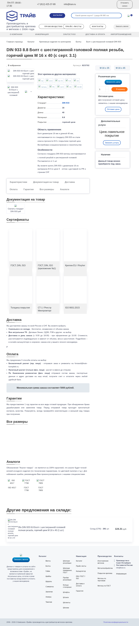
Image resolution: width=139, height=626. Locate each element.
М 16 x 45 (121, 68)
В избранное (14, 65)
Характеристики (18, 182)
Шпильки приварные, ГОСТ (67, 570)
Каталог (31, 42)
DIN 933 (65, 103)
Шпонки (66, 608)
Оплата (14, 189)
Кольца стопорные (67, 586)
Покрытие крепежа (105, 573)
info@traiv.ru (120, 568)
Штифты (66, 592)
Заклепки (49, 592)
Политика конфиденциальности (115, 622)
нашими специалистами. (74, 474)
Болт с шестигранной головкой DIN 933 (103, 42)
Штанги (66, 597)
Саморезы (50, 587)
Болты (78, 42)
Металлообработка (105, 568)
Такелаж (49, 602)
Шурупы (49, 581)
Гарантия (79, 591)
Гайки (48, 571)
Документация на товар (46, 182)
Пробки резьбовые (67, 579)
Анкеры (48, 597)
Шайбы (48, 576)
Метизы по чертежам (102, 580)
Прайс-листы (81, 566)
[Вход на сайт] (111, 6)
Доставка (70, 182)
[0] (129, 16)
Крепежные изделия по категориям (55, 42)
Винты (48, 561)
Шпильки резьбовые (67, 562)
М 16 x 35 (104, 68)
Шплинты (66, 603)
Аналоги (64, 189)
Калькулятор (81, 571)
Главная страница (15, 42)
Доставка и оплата (80, 585)
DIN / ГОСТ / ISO (80, 577)
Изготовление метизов (103, 562)
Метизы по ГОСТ (104, 586)
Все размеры (47, 189)
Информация (121, 574)
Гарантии (28, 189)
